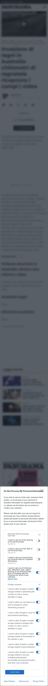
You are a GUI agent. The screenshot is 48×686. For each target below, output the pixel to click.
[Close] (43, 491)
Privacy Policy (38, 681)
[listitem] (24, 534)
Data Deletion (9, 681)
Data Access (24, 681)
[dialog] (24, 586)
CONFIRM (14, 672)
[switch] (38, 541)
